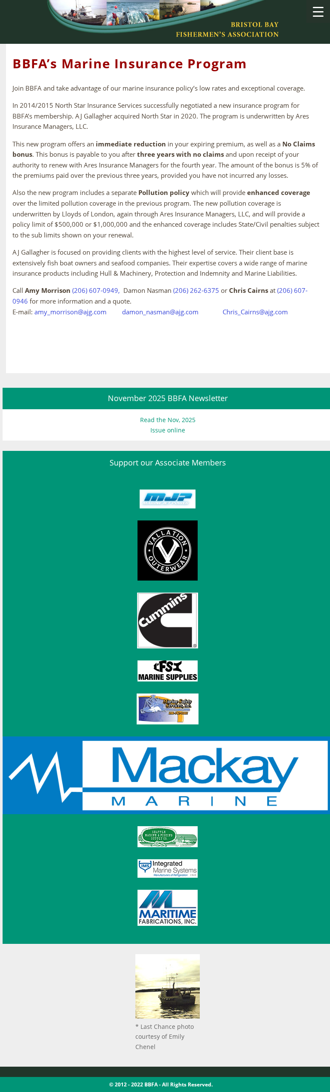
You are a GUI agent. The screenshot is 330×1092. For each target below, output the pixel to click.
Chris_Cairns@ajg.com (255, 311)
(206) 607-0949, (96, 290)
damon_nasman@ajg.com (160, 311)
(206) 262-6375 (196, 290)
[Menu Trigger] (318, 11)
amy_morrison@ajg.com (71, 311)
